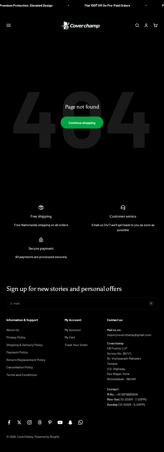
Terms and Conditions (21, 375)
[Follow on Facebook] (9, 422)
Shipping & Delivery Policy (24, 345)
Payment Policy (17, 352)
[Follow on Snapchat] (70, 422)
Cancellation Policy (19, 367)
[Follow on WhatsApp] (80, 422)
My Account (73, 330)
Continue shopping (82, 123)
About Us (12, 330)
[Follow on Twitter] (19, 422)
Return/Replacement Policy (25, 360)
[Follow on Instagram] (29, 422)
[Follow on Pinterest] (50, 422)
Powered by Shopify (47, 436)
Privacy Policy (16, 337)
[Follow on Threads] (39, 422)
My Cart (70, 337)
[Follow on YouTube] (60, 422)
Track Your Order (76, 345)
